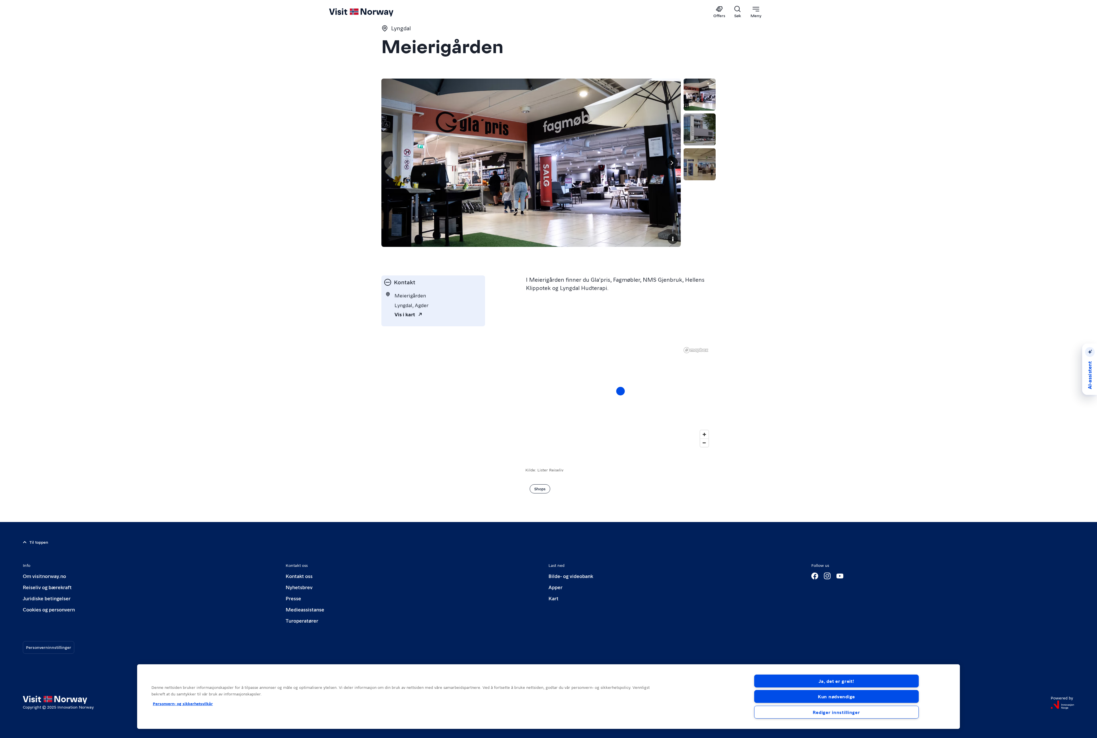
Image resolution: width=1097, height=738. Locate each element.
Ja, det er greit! (836, 681)
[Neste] (671, 163)
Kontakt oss (299, 576)
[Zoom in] (704, 434)
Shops (540, 488)
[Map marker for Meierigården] (620, 391)
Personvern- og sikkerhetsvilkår (183, 703)
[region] (620, 397)
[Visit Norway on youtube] (839, 576)
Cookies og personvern (49, 609)
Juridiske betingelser (47, 598)
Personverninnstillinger (48, 647)
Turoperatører (302, 620)
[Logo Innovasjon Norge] (1062, 705)
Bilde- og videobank (570, 576)
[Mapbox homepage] (695, 350)
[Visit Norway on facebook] (814, 576)
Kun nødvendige (836, 696)
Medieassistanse (305, 609)
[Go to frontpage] (370, 12)
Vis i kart (405, 314)
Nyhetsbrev (299, 587)
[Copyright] (673, 239)
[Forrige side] (390, 163)
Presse (293, 598)
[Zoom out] (704, 443)
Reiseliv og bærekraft (47, 587)
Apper (555, 587)
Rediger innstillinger (836, 712)
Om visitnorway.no (44, 576)
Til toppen (38, 542)
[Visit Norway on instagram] (827, 576)
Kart (553, 598)
